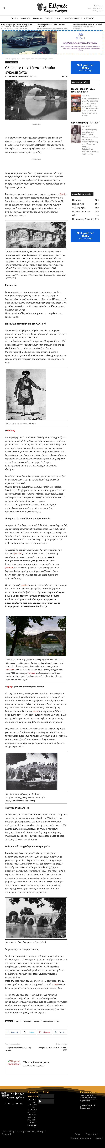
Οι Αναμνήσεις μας (12, 59)
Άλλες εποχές (26, 1021)
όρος (9, 686)
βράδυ (63, 194)
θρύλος (11, 430)
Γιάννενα (10, 669)
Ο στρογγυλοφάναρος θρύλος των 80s (18, 1048)
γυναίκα (9, 567)
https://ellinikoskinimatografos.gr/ (33, 1066)
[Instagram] (9, 1103)
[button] (4, 8)
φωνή (35, 711)
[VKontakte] (17, 1103)
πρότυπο (17, 553)
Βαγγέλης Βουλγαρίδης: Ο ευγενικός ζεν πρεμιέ (87, 24)
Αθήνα (17, 1021)
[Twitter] (13, 1103)
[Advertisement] (36, 129)
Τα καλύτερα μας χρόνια (50, 1021)
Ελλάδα (36, 1021)
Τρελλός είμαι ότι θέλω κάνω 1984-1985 (83, 90)
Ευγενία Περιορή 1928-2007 (85, 122)
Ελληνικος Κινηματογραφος (18, 76)
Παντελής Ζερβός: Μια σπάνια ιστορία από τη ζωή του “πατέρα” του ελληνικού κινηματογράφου (88, 1098)
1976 (56, 984)
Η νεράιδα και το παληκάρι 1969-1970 (53, 1048)
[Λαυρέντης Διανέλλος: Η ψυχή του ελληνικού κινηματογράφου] (101, 1106)
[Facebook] (5, 1103)
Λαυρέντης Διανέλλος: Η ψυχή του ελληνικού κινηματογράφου (87, 1106)
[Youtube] (21, 1103)
